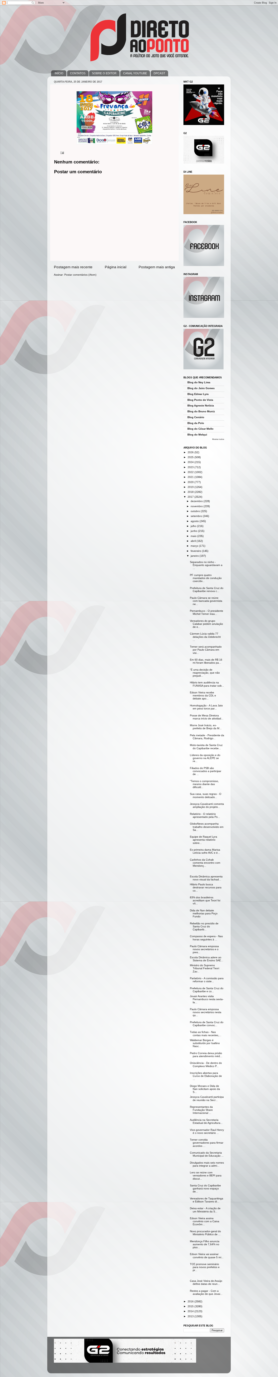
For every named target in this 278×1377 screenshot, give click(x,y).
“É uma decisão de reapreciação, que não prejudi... (205, 672)
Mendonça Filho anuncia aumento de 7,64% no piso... (204, 1244)
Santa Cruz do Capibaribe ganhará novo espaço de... (205, 1188)
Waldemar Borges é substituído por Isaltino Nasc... (205, 1043)
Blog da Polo (195, 423)
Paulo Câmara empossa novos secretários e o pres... (204, 949)
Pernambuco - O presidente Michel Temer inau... (206, 612)
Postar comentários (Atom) (80, 274)
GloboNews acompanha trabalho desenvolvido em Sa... (207, 826)
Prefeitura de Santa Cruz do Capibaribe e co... (206, 990)
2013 (191, 1316)
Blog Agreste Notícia (200, 405)
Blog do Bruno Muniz (201, 411)
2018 (191, 492)
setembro (197, 516)
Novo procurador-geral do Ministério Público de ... (205, 1233)
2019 (191, 487)
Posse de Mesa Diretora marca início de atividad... (206, 717)
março (195, 545)
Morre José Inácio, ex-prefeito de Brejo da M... (206, 727)
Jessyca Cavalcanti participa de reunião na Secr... (207, 1098)
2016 (191, 1301)
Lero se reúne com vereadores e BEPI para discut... (205, 1175)
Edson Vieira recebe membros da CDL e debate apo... (203, 695)
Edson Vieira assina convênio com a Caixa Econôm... (204, 1221)
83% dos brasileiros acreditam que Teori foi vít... (205, 900)
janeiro (195, 555)
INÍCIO (59, 73)
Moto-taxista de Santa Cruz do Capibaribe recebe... (206, 747)
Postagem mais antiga (157, 267)
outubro (196, 511)
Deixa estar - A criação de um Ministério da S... (205, 1210)
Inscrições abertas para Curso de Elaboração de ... (206, 1076)
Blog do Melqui (197, 434)
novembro (197, 506)
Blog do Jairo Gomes (201, 388)
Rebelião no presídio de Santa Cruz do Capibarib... (204, 926)
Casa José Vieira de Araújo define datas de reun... (206, 1282)
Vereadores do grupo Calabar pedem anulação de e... (206, 623)
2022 (191, 472)
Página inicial (115, 267)
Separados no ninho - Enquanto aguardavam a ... (206, 565)
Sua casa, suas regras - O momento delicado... (205, 795)
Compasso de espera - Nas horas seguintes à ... (206, 938)
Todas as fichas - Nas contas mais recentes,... (205, 1034)
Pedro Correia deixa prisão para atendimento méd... (206, 1055)
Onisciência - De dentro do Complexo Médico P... (206, 1064)
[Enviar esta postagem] (62, 152)
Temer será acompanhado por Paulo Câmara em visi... (206, 649)
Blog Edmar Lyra (198, 394)
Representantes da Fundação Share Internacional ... (201, 1110)
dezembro (197, 501)
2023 (191, 467)
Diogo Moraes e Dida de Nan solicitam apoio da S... (205, 1089)
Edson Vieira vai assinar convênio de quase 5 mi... (207, 1256)
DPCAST (159, 73)
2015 (191, 1306)
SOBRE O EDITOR (104, 73)
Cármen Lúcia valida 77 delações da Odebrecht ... (205, 636)
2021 (191, 477)
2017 (191, 496)
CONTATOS (77, 73)
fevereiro (196, 551)
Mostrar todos (218, 439)
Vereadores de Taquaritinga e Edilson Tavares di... (206, 1200)
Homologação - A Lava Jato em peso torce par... (206, 707)
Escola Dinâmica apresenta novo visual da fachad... (206, 878)
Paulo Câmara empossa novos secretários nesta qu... (205, 1012)
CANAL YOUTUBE (135, 73)
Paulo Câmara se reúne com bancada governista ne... (206, 600)
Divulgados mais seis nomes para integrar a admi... (207, 1164)
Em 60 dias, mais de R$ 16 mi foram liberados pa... (206, 661)
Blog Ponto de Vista (200, 400)
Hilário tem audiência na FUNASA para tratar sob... (207, 684)
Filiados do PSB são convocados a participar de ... (205, 771)
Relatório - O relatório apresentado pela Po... (205, 815)
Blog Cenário (195, 417)
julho (194, 526)
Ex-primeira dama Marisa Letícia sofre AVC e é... (205, 851)
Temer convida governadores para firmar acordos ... (206, 1142)
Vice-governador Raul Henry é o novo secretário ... (207, 1131)
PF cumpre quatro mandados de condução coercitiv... (206, 578)
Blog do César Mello (200, 428)
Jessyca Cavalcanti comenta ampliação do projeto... (207, 805)
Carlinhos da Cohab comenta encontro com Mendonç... (205, 862)
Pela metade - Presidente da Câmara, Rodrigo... (207, 737)
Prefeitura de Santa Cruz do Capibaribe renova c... (206, 590)
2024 (191, 462)
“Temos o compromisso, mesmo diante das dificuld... (204, 784)
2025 (191, 457)
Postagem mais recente (73, 267)
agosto (195, 521)
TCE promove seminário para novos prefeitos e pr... (205, 1267)
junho (194, 531)
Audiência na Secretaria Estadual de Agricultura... (206, 1121)
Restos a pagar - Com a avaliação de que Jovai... (206, 1292)
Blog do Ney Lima (198, 382)
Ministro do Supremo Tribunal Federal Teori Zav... (204, 968)
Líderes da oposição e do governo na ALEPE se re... (205, 758)
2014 (191, 1311)
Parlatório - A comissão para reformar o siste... (207, 980)
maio (194, 536)
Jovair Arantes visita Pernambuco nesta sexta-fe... (207, 999)
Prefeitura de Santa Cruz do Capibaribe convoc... (206, 1024)
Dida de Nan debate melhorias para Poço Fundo (203, 913)
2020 (191, 482)
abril (193, 541)
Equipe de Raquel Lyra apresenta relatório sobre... (203, 839)
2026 (191, 452)
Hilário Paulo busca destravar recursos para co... (205, 887)
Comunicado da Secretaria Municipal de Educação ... (207, 1154)
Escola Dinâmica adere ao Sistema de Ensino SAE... (206, 959)
